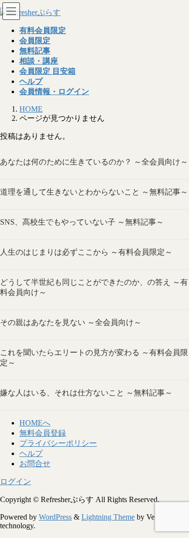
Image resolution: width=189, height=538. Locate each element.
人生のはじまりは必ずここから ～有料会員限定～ (86, 252)
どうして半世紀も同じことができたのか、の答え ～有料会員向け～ (94, 287)
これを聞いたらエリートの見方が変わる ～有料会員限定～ (94, 357)
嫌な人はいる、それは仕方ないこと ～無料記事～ (86, 393)
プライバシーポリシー (58, 443)
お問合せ (34, 463)
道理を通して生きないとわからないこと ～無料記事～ (94, 192)
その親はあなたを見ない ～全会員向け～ (71, 322)
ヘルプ (31, 453)
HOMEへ (34, 423)
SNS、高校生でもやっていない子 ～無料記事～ (82, 222)
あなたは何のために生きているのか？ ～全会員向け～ (94, 162)
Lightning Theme (108, 517)
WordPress (55, 517)
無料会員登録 (42, 433)
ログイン (15, 481)
